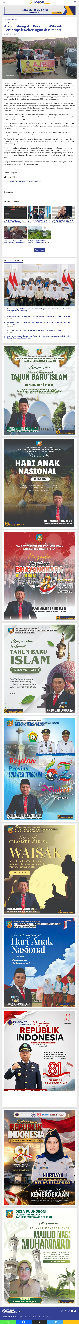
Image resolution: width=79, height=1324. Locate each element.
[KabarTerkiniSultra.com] (40, 2)
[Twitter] (65, 1311)
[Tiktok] (75, 1311)
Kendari (6, 34)
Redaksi (23, 1317)
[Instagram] (68, 1311)
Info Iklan (29, 1317)
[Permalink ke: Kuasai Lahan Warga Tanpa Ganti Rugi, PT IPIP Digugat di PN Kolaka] (15, 212)
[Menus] (4, 2)
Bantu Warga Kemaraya (17, 181)
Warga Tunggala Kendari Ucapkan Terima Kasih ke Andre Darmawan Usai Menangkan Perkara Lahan (39, 241)
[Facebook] (62, 1311)
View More (39, 250)
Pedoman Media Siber (39, 1317)
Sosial (6, 23)
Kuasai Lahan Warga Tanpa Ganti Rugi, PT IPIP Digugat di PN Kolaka (15, 221)
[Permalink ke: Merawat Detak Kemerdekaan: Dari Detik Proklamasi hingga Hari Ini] (39, 212)
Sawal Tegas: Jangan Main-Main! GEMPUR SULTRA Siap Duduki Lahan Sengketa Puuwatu (38, 317)
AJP (6, 181)
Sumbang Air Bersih (34, 181)
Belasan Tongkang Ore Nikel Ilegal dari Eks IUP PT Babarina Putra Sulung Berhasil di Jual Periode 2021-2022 (63, 221)
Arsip (48, 1317)
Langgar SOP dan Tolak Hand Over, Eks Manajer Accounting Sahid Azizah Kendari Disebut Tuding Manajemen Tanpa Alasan (39, 337)
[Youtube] (72, 1311)
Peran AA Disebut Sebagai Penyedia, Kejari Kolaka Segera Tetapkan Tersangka (15, 241)
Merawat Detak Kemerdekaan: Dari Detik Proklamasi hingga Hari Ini (39, 221)
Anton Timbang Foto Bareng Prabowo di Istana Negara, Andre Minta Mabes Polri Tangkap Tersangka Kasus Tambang (39, 310)
